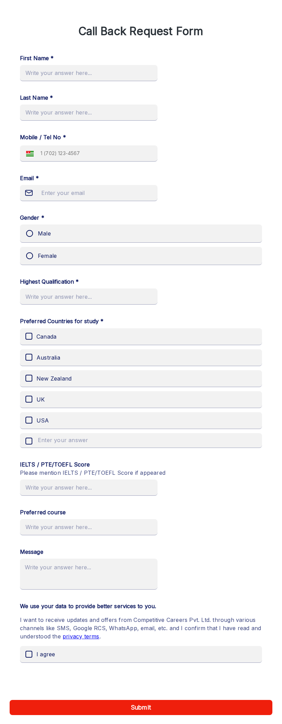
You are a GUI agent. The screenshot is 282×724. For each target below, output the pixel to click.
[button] (28, 153)
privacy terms (81, 636)
